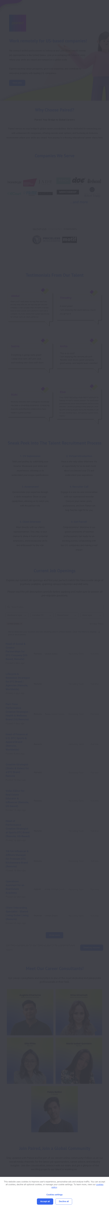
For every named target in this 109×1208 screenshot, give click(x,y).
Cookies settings (54, 1194)
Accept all (45, 1201)
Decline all (64, 1201)
